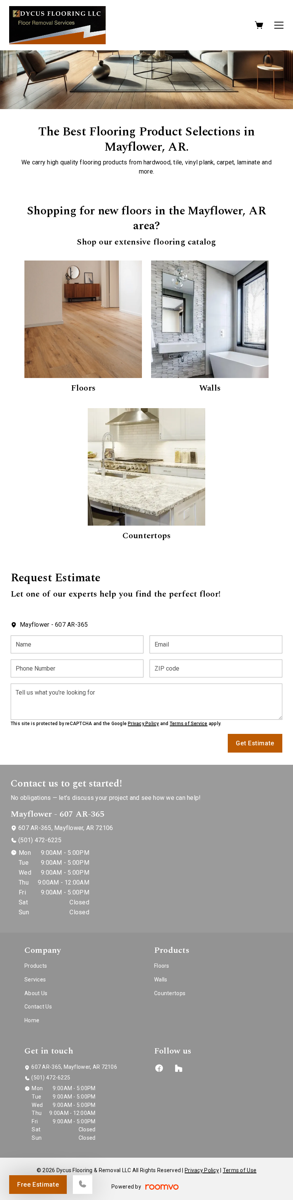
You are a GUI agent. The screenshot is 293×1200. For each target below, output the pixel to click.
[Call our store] (82, 1184)
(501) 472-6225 (39, 840)
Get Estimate (255, 743)
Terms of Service (189, 723)
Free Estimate (38, 1184)
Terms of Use (239, 1170)
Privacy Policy (143, 723)
